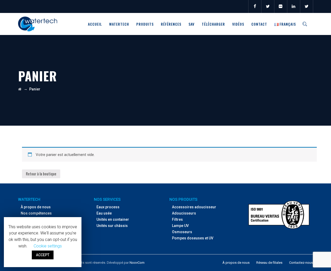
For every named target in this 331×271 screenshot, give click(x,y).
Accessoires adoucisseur (194, 207)
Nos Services (107, 199)
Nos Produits (183, 199)
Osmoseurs (182, 232)
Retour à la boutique (41, 173)
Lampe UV (180, 226)
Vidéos (238, 24)
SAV (191, 24)
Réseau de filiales (269, 263)
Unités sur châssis (112, 226)
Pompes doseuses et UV (192, 238)
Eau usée (104, 213)
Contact (259, 24)
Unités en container (112, 219)
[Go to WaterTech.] (19, 89)
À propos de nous (36, 207)
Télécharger (213, 24)
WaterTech (119, 24)
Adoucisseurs (184, 213)
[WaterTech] (37, 24)
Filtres (177, 219)
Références (171, 24)
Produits (145, 24)
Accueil (95, 24)
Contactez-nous (301, 263)
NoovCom (137, 263)
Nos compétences (36, 213)
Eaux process (107, 207)
